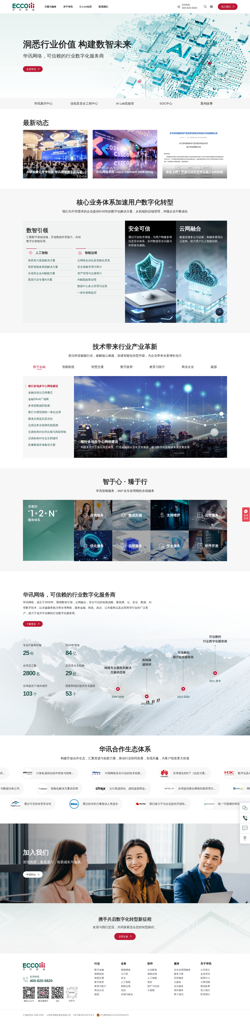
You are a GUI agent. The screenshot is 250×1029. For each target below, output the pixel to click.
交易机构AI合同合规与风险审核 (47, 431)
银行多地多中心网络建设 (43, 386)
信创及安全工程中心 (84, 103)
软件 (150, 963)
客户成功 (179, 994)
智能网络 (125, 969)
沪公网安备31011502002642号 (114, 1015)
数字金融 (39, 367)
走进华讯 (205, 973)
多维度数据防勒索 (39, 405)
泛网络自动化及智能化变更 (93, 260)
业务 (123, 963)
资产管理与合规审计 (89, 273)
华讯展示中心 (43, 103)
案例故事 (207, 103)
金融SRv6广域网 (38, 399)
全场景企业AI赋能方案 (41, 273)
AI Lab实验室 (125, 103)
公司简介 (205, 969)
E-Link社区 (86, 6)
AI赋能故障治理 (86, 279)
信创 (123, 990)
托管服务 (179, 978)
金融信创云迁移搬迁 (40, 392)
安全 (123, 978)
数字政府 (126, 367)
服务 (176, 963)
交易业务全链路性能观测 (43, 425)
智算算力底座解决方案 (41, 260)
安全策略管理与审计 (89, 266)
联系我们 (103, 6)
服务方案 (179, 973)
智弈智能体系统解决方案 (43, 266)
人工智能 (125, 982)
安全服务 (179, 986)
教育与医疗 (157, 367)
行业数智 (152, 969)
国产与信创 (153, 986)
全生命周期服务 (182, 969)
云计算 (124, 973)
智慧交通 (97, 367)
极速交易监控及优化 (40, 418)
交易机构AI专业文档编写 (43, 438)
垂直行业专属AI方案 (40, 279)
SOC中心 (166, 103)
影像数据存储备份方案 (41, 444)
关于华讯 (68, 6)
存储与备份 (127, 994)
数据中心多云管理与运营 (92, 286)
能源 (214, 367)
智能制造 (68, 367)
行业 (97, 963)
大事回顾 (205, 982)
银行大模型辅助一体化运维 (44, 412)
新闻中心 (205, 978)
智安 (149, 982)
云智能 (151, 990)
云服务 (177, 982)
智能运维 (125, 986)
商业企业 (188, 367)
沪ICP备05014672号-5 (83, 1015)
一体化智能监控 (86, 292)
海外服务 (179, 990)
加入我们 (205, 990)
